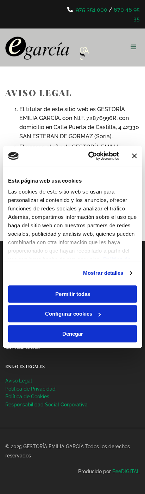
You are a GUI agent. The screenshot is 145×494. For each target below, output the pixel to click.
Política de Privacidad (30, 389)
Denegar (72, 334)
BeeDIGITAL (126, 471)
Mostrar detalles (103, 273)
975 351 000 (91, 9)
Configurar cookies (68, 314)
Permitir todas (72, 294)
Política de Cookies (27, 396)
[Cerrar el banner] (134, 155)
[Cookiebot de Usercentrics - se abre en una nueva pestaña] (90, 155)
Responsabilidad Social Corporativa (46, 404)
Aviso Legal (18, 381)
